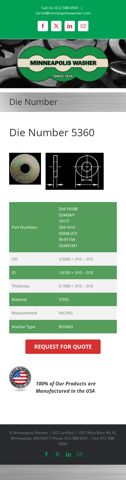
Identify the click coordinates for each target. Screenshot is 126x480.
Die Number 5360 (51, 132)
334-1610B (68, 209)
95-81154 (67, 239)
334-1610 (67, 227)
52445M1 (67, 215)
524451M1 (68, 245)
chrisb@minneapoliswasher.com (63, 13)
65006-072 (68, 233)
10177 (64, 221)
